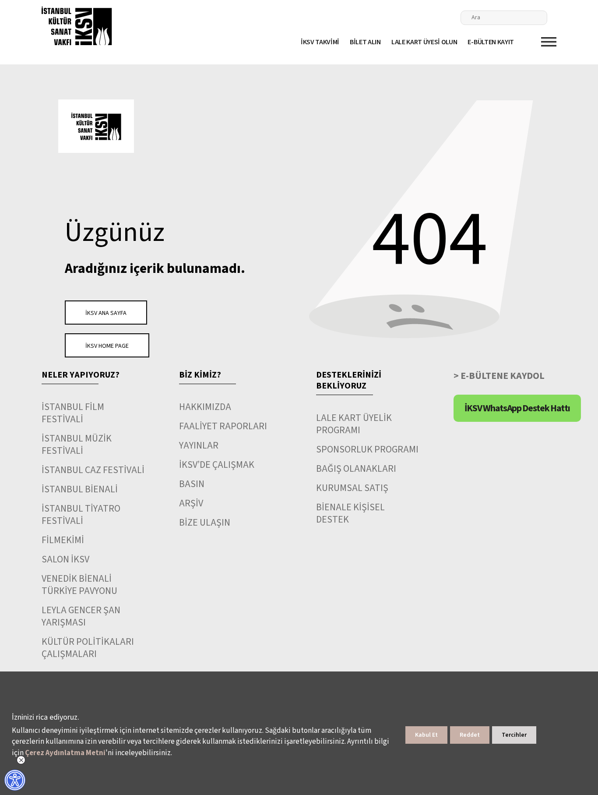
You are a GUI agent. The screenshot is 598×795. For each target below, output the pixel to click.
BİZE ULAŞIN (204, 523)
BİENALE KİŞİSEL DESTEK (350, 513)
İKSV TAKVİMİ (320, 42)
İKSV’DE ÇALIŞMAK (216, 465)
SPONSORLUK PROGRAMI (367, 449)
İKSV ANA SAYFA (106, 313)
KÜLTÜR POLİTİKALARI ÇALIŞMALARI (88, 648)
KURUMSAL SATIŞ (352, 488)
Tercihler (514, 735)
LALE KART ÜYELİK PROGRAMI (354, 424)
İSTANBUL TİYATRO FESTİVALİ (81, 515)
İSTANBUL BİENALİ (80, 489)
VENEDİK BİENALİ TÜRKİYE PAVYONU (79, 585)
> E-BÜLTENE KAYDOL (499, 376)
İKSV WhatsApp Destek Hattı (517, 408)
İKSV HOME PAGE (107, 346)
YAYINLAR (198, 445)
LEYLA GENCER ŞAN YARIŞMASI (81, 616)
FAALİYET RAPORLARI (223, 426)
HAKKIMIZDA (205, 407)
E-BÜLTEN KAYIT (491, 42)
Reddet (470, 735)
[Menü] (548, 42)
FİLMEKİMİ (63, 540)
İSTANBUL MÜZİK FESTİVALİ (77, 444)
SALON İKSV (65, 559)
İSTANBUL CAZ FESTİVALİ (93, 470)
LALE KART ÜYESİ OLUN (424, 42)
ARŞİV (191, 503)
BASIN (191, 484)
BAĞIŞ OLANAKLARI (356, 469)
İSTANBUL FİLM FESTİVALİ (73, 413)
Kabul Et (426, 735)
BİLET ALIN (365, 42)
